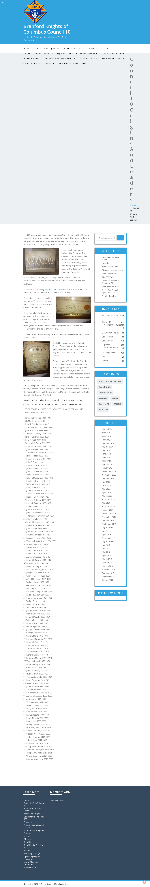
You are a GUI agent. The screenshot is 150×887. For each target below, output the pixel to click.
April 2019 (106, 534)
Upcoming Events (32, 58)
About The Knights (72, 48)
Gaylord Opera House (54, 289)
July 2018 (106, 545)
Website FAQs (30, 867)
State (114, 398)
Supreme (106, 345)
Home (26, 48)
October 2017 (108, 573)
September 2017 (109, 576)
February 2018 (108, 562)
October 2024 (108, 443)
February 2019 (108, 538)
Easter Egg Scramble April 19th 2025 (111, 291)
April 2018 (106, 555)
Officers (83, 58)
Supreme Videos (31, 63)
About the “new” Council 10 (34, 804)
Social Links (29, 842)
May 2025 (106, 433)
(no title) (105, 263)
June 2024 (106, 454)
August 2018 (107, 541)
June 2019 (106, 531)
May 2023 (106, 489)
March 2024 (107, 464)
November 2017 (109, 569)
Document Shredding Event (111, 258)
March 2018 (107, 559)
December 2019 (109, 513)
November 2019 (109, 517)
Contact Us (50, 63)
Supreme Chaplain (68, 63)
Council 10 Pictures (112, 325)
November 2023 (109, 475)
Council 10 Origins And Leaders (108, 58)
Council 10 (106, 322)
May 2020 (106, 503)
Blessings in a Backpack (112, 270)
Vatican (105, 360)
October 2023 (108, 478)
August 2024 (107, 447)
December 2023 (109, 471)
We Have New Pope (110, 286)
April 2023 (106, 492)
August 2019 (107, 527)
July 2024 (106, 450)
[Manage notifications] (144, 882)
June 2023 (106, 485)
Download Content (110, 333)
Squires (103, 398)
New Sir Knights (109, 296)
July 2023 (106, 482)
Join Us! (55, 48)
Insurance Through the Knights (34, 831)
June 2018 (106, 548)
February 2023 (108, 499)
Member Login (40, 48)
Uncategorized (108, 353)
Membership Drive (110, 267)
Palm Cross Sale (109, 274)
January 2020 (107, 510)
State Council (107, 341)
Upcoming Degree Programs (60, 58)
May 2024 (106, 457)
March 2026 (107, 429)
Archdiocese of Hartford (112, 315)
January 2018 (107, 566)
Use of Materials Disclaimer (31, 863)
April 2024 (106, 461)
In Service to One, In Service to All (111, 282)
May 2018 (106, 552)
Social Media (107, 337)
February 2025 (108, 440)
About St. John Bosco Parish (33, 809)
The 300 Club (108, 277)
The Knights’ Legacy (97, 48)
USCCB (105, 357)
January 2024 (107, 468)
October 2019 (108, 520)
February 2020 (108, 506)
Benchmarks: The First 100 (33, 818)
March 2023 (107, 496)
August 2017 (107, 580)
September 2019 (109, 524)
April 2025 (106, 436)
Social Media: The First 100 (33, 846)
